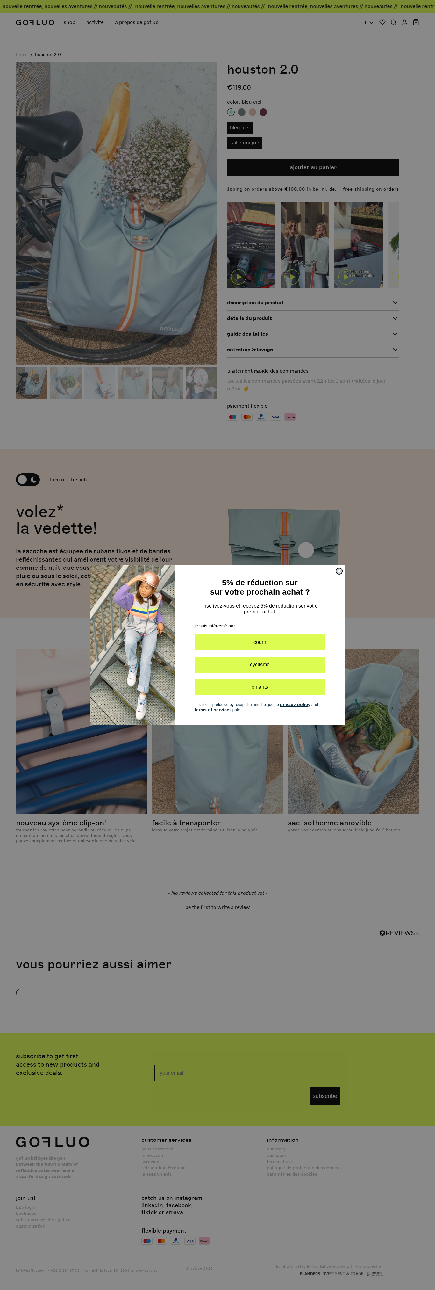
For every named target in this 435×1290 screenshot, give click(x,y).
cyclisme (260, 664)
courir (259, 642)
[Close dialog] (339, 571)
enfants (260, 687)
